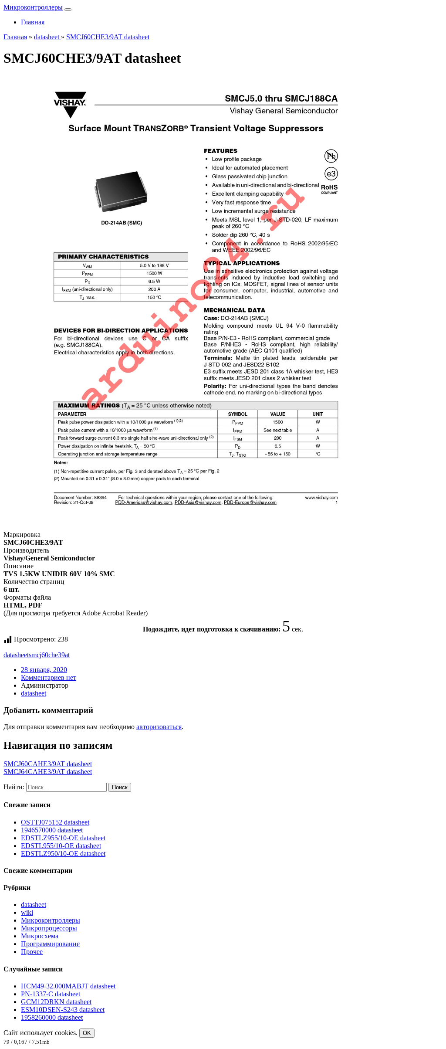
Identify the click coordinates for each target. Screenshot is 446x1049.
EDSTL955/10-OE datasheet (61, 845)
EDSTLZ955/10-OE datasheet (63, 838)
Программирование (50, 943)
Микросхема (39, 936)
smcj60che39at (49, 655)
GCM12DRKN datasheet (56, 1001)
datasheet (16, 655)
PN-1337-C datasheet (50, 994)
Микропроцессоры (49, 928)
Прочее (32, 951)
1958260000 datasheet (52, 1017)
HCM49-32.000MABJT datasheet (68, 986)
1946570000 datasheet (52, 830)
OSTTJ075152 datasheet (55, 822)
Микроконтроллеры (33, 7)
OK (87, 1033)
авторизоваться (159, 726)
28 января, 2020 (44, 669)
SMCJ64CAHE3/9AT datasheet (47, 771)
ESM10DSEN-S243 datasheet (63, 1009)
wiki (27, 912)
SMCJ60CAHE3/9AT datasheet (47, 763)
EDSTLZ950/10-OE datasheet (63, 853)
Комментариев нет (48, 677)
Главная (32, 22)
